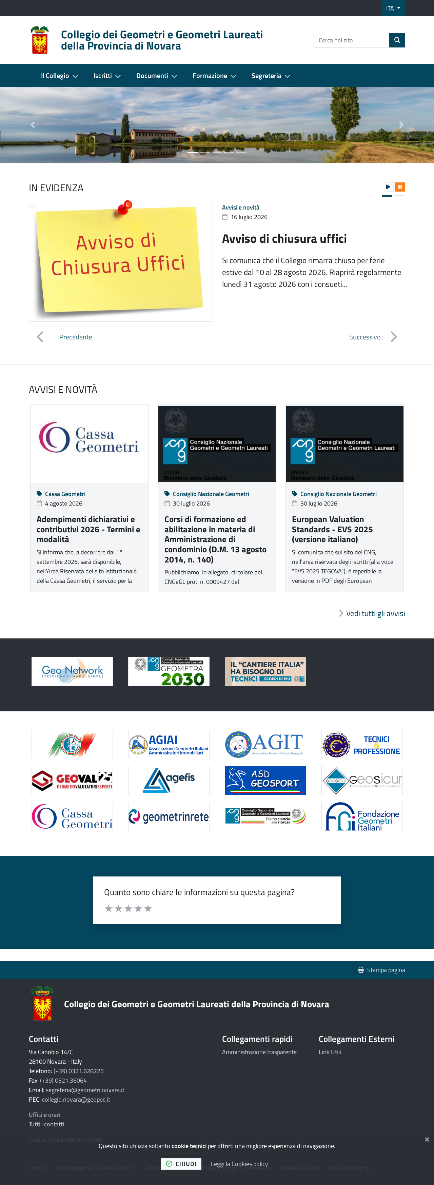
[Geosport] (265, 780)
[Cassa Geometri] (72, 816)
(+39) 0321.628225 (79, 1070)
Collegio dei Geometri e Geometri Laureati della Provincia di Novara (196, 1004)
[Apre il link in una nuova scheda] (168, 671)
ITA (390, 8)
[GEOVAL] (72, 780)
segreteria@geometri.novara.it (85, 1089)
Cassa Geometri (65, 493)
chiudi (186, 1163)
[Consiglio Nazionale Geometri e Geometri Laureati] (265, 816)
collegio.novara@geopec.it (76, 1099)
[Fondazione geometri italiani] (362, 816)
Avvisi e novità (240, 207)
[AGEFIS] (168, 780)
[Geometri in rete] (168, 816)
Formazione (210, 75)
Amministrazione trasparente (259, 1051)
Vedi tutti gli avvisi (375, 613)
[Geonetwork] (72, 671)
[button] (32, 125)
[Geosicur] (362, 780)
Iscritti (103, 75)
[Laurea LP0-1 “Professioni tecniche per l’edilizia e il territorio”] (265, 671)
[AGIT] (265, 744)
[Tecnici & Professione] (362, 744)
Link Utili (330, 1051)
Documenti (152, 75)
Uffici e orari (44, 1114)
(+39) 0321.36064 (63, 1080)
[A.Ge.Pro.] (72, 744)
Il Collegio (55, 75)
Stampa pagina (386, 969)
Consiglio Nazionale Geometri (211, 493)
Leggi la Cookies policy (239, 1163)
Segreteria (266, 75)
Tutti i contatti (46, 1124)
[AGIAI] (168, 744)
